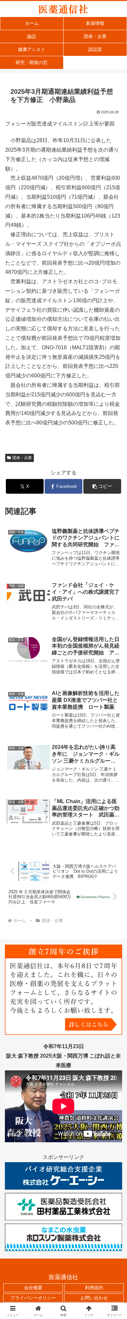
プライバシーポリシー (33, 1297)
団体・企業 (22, 457)
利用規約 (94, 1287)
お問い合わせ (94, 1297)
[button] (102, 486)
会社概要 (33, 1287)
